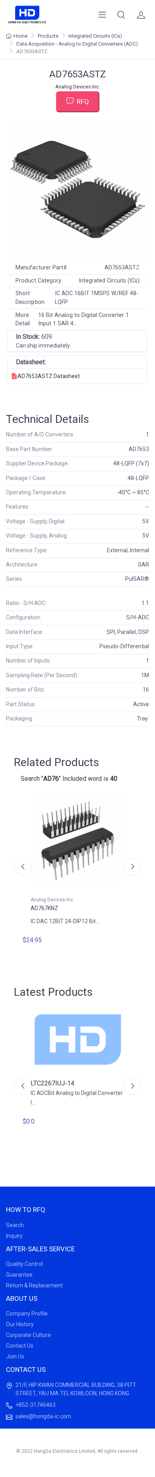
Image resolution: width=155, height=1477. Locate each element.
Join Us (15, 1356)
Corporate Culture (28, 1335)
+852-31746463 (35, 1405)
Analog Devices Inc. (77, 87)
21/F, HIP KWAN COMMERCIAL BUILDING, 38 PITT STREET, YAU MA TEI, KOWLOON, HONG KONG (75, 1389)
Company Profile (27, 1313)
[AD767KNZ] (77, 838)
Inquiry (14, 1236)
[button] (121, 15)
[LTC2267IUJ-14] (77, 1039)
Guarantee (19, 1274)
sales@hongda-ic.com (43, 1416)
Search (15, 1225)
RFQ (83, 102)
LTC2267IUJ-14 (52, 1083)
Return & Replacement (34, 1285)
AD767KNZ (44, 908)
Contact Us (19, 1346)
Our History (20, 1324)
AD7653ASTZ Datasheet (48, 376)
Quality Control (24, 1264)
